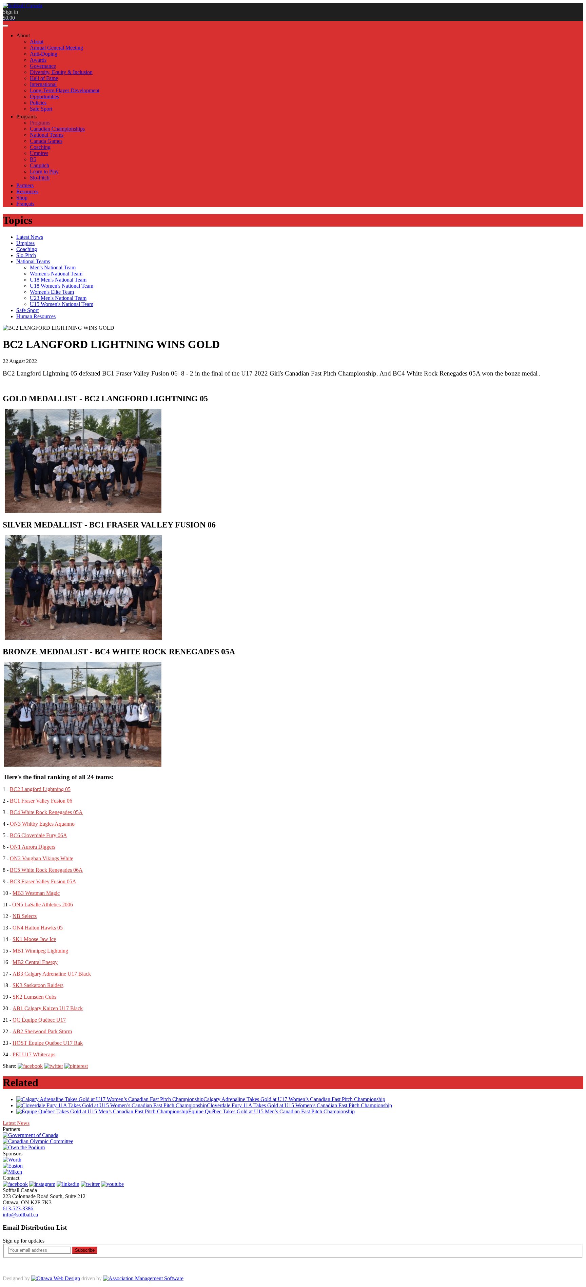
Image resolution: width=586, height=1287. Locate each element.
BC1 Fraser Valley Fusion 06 (41, 801)
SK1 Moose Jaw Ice (34, 939)
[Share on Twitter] (53, 1066)
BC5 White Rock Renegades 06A (46, 870)
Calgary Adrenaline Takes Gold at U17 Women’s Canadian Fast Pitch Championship (294, 1099)
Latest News (16, 1123)
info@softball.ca (20, 1214)
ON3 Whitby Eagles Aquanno (42, 824)
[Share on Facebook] (30, 1066)
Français (25, 204)
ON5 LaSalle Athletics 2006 (42, 904)
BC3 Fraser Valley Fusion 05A (43, 881)
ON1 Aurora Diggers (32, 847)
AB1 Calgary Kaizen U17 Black (48, 1008)
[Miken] (12, 1172)
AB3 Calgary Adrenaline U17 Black (52, 974)
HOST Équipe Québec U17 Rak (48, 1043)
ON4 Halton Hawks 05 (38, 927)
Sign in (10, 12)
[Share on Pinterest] (76, 1066)
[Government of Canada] (30, 1135)
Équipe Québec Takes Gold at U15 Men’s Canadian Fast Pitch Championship (271, 1111)
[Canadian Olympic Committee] (38, 1141)
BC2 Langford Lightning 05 (40, 789)
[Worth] (12, 1160)
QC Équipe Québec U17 (39, 1020)
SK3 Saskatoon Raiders (38, 985)
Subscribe (85, 1250)
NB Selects (25, 916)
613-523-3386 (18, 1208)
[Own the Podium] (24, 1147)
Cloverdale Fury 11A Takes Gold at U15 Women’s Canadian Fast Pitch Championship (299, 1105)
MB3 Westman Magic (36, 893)
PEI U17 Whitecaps (34, 1054)
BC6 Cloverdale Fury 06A (38, 835)
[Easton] (13, 1166)
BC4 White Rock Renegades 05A (46, 812)
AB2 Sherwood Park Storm (42, 1031)
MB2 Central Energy (35, 962)
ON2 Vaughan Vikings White (41, 858)
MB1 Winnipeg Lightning (40, 951)
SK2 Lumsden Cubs (34, 997)
